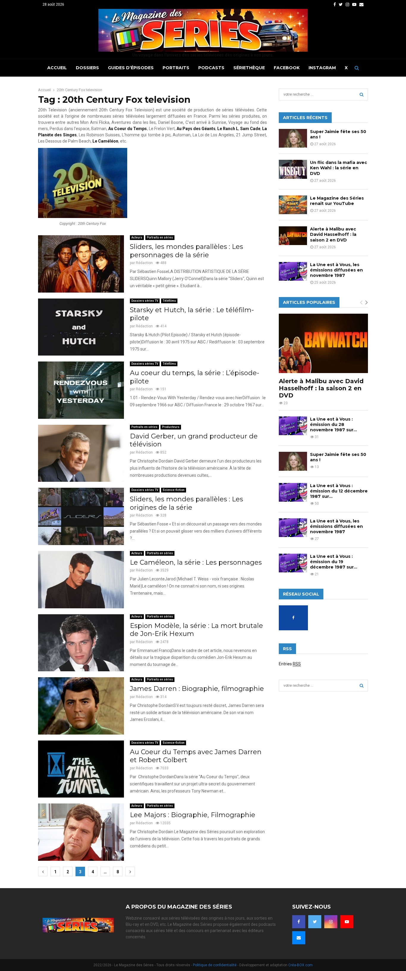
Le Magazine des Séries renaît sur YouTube (337, 200)
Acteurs (136, 237)
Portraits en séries (160, 237)
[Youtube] (346, 921)
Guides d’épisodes (131, 67)
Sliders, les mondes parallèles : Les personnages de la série (186, 251)
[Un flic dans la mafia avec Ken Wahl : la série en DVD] (293, 169)
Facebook (287, 67)
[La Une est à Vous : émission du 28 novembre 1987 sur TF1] (293, 425)
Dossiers (87, 67)
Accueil (57, 67)
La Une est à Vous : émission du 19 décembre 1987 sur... (333, 562)
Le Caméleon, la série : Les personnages (196, 562)
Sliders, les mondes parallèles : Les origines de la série (186, 503)
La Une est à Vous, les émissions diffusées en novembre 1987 (336, 270)
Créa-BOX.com (300, 965)
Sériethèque (249, 67)
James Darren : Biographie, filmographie (197, 689)
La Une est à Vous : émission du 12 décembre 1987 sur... (339, 491)
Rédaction (144, 263)
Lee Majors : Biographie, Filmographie (192, 815)
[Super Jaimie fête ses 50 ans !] (293, 138)
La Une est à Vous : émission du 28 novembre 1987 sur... (333, 424)
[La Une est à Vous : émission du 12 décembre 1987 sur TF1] (293, 492)
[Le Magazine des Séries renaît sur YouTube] (293, 204)
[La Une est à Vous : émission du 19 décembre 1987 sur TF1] (293, 563)
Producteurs (171, 427)
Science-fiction (174, 490)
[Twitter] (314, 921)
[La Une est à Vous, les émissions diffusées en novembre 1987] (293, 271)
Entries (290, 663)
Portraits (176, 67)
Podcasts (211, 67)
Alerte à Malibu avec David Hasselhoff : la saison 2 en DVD (333, 234)
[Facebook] (298, 921)
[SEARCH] (361, 94)
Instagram (322, 67)
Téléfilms (169, 300)
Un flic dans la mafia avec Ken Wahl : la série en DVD (338, 168)
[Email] (298, 937)
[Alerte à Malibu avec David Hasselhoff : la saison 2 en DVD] (293, 235)
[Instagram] (330, 921)
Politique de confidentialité (215, 965)
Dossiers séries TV (144, 300)
